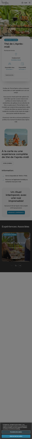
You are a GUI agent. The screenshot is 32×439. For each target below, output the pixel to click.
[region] (16, 430)
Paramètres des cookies (16, 432)
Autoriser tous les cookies (16, 436)
